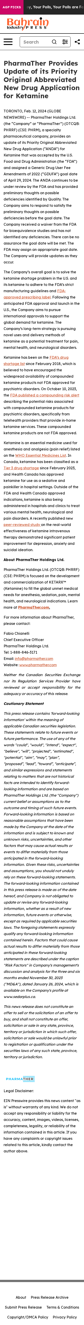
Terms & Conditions (62, 1307)
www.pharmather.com (38, 665)
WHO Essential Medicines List (40, 455)
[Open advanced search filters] (65, 42)
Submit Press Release (23, 1307)
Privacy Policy (65, 1317)
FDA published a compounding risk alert (44, 395)
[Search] (54, 42)
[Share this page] (77, 41)
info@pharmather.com (34, 658)
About (21, 1297)
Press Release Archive (50, 1297)
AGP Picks (12, 7)
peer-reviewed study (22, 524)
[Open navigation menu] (8, 41)
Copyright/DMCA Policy (27, 1317)
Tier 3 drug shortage (21, 468)
